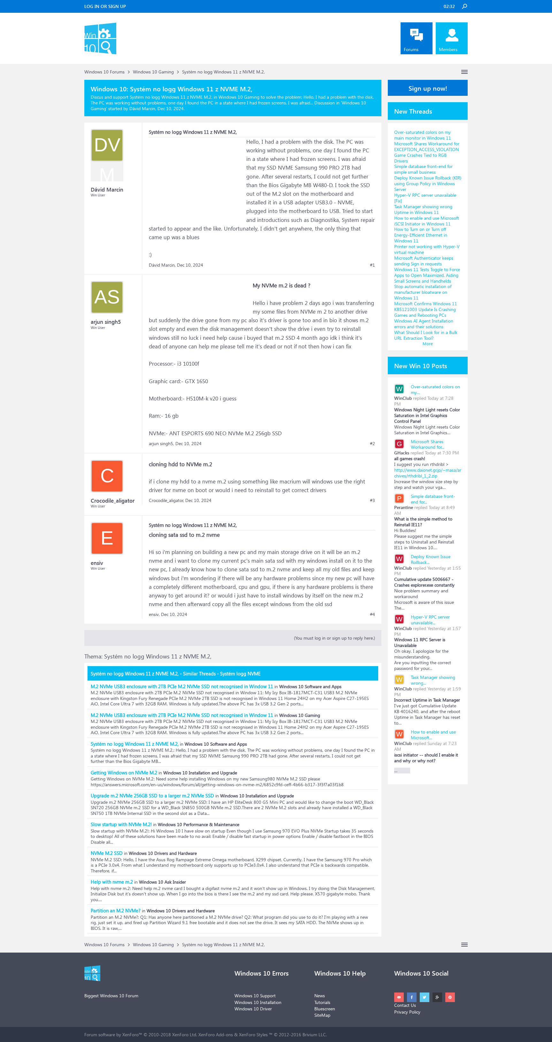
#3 (372, 500)
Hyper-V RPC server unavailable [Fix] (425, 198)
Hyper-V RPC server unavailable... (430, 620)
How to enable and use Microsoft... (433, 735)
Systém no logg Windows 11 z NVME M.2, (135, 744)
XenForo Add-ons (215, 1034)
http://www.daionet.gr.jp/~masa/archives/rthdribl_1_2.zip (427, 473)
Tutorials (322, 1002)
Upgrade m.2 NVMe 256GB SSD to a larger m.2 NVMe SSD (152, 795)
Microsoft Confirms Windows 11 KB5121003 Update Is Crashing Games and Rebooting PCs (425, 309)
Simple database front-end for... (433, 499)
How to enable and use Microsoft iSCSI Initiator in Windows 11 (426, 221)
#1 (372, 265)
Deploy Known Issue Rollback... (430, 559)
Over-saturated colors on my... (435, 389)
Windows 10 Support (255, 996)
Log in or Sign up (105, 6)
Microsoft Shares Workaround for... (427, 444)
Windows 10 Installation (257, 1002)
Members (448, 49)
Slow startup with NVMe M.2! (121, 824)
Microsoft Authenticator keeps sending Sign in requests (423, 261)
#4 (372, 614)
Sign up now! (428, 87)
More (428, 343)
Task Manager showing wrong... (433, 680)
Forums (411, 49)
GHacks (401, 453)
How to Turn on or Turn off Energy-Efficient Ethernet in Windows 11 (420, 235)
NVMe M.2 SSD (107, 853)
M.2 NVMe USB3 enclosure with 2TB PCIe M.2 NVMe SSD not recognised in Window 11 (182, 686)
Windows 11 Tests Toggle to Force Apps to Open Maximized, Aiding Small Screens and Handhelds (427, 275)
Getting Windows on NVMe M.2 (124, 772)
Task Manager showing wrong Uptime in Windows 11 (423, 209)
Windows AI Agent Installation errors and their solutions (423, 324)
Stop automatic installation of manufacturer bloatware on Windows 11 (422, 292)
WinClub (403, 398)
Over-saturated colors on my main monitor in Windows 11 (422, 135)
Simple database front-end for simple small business (423, 169)
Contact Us (405, 1005)
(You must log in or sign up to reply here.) (334, 638)
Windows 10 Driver (253, 1009)
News (319, 996)
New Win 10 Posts (420, 365)
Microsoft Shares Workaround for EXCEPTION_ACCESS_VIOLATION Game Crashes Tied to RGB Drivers (426, 152)
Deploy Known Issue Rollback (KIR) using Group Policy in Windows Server (427, 183)
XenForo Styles (253, 1034)
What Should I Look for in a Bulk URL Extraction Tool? (425, 335)
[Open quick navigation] (464, 72)
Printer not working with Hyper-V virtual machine (427, 249)
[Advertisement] (197, 177)
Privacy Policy (407, 1012)
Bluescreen (324, 1009)
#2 (372, 443)
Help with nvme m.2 (112, 881)
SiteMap (322, 1015)
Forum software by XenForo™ (140, 1034)
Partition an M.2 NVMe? (116, 910)
